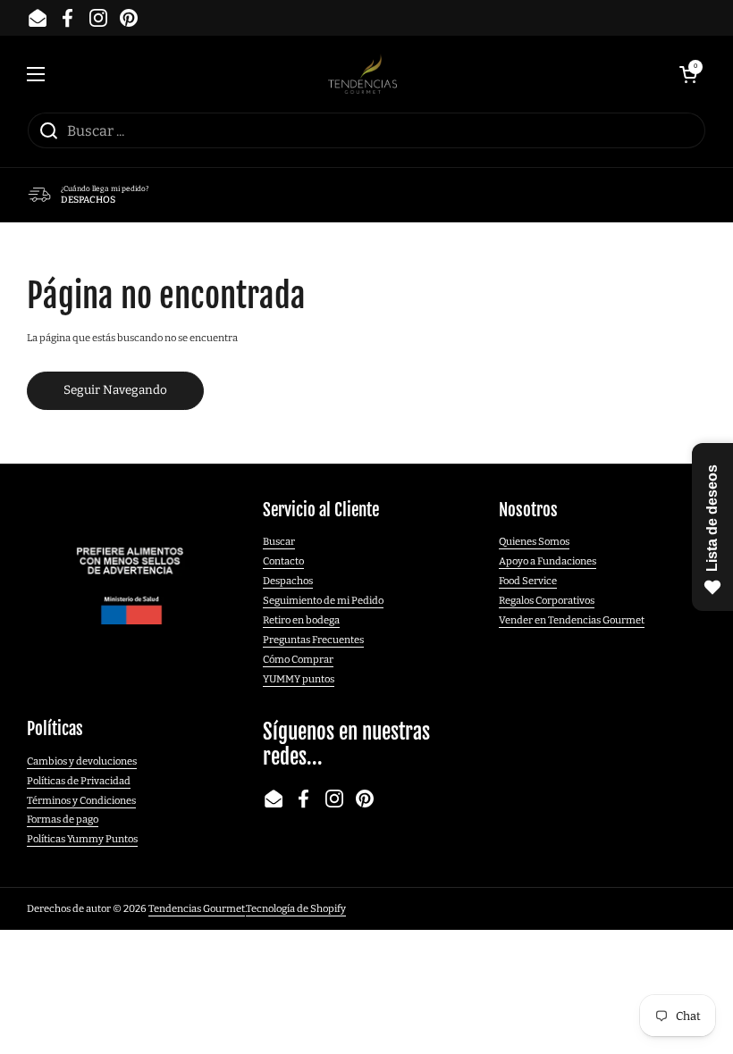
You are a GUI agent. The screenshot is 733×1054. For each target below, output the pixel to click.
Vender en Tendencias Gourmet (572, 620)
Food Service (528, 580)
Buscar (279, 541)
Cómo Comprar (298, 659)
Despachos (288, 580)
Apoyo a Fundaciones (547, 561)
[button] (688, 74)
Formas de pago (62, 819)
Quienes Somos (534, 541)
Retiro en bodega (301, 620)
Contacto (283, 561)
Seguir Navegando (115, 389)
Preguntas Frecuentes (313, 639)
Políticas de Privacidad (79, 780)
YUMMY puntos (298, 679)
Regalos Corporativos (546, 600)
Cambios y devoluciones (82, 761)
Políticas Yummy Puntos (82, 838)
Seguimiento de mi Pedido (323, 600)
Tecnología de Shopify (296, 908)
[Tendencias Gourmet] (362, 74)
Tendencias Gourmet (196, 908)
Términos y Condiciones (81, 800)
